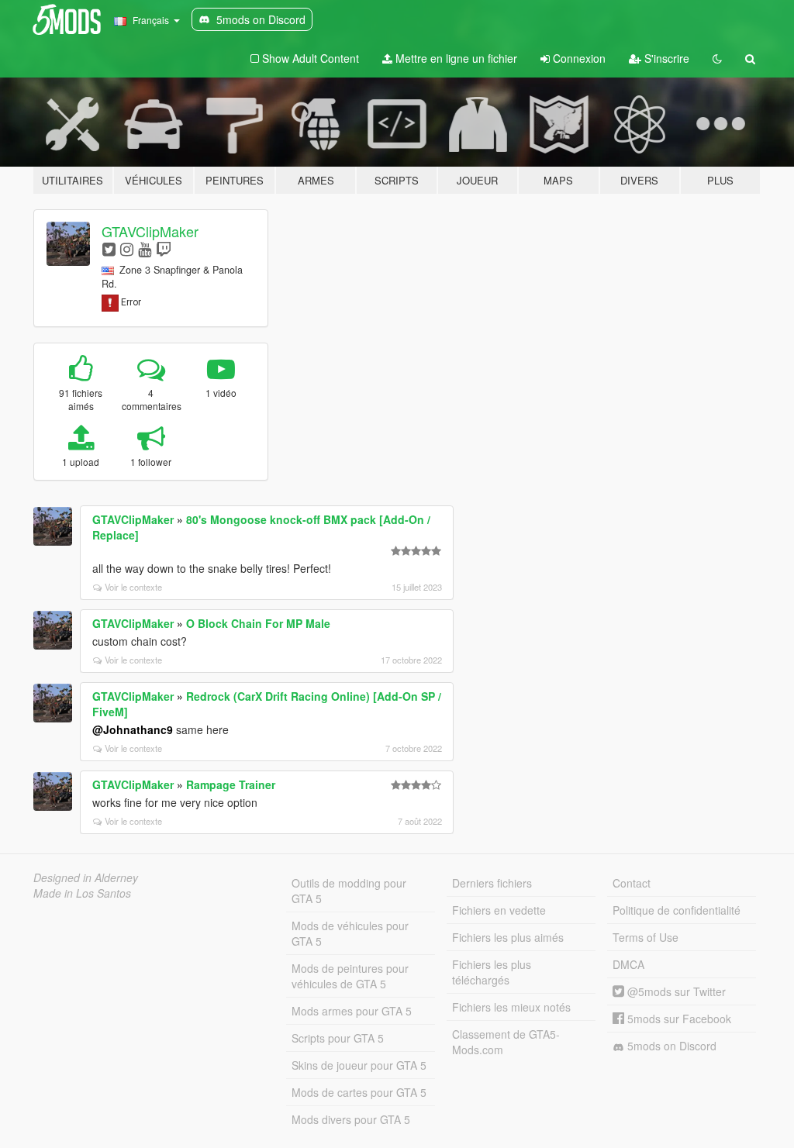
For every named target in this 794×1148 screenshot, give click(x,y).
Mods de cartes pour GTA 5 (359, 1092)
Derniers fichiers (492, 883)
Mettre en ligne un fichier (454, 58)
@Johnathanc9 (132, 729)
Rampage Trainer (230, 784)
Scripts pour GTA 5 (338, 1038)
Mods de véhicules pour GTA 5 (350, 933)
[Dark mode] (717, 58)
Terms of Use (645, 937)
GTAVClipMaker (150, 231)
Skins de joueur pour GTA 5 (359, 1065)
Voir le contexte (133, 587)
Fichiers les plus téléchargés (491, 972)
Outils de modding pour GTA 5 (349, 890)
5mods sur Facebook (677, 1018)
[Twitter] (109, 248)
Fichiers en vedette (499, 910)
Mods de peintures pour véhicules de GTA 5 (350, 975)
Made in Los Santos (82, 893)
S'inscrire (665, 58)
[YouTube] (144, 248)
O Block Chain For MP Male (258, 623)
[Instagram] (126, 248)
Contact (632, 883)
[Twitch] (163, 248)
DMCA (628, 964)
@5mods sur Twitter (675, 991)
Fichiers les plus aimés (508, 937)
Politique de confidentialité (676, 910)
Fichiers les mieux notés (511, 1007)
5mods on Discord (670, 1045)
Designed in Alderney (85, 877)
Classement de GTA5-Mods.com (506, 1041)
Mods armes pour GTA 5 (352, 1011)
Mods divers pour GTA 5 (351, 1119)
